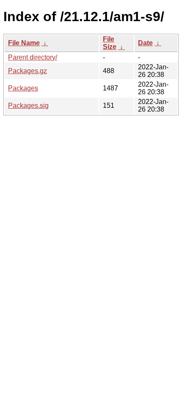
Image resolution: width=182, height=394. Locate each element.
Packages (23, 88)
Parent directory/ (32, 57)
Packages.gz (27, 70)
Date (145, 43)
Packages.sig (28, 105)
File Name (24, 43)
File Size (109, 43)
